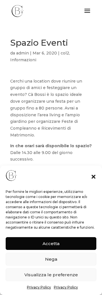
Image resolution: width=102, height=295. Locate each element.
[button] (93, 177)
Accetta (51, 243)
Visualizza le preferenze (51, 274)
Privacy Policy (39, 287)
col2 (65, 53)
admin (22, 53)
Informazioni (23, 59)
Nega (51, 259)
